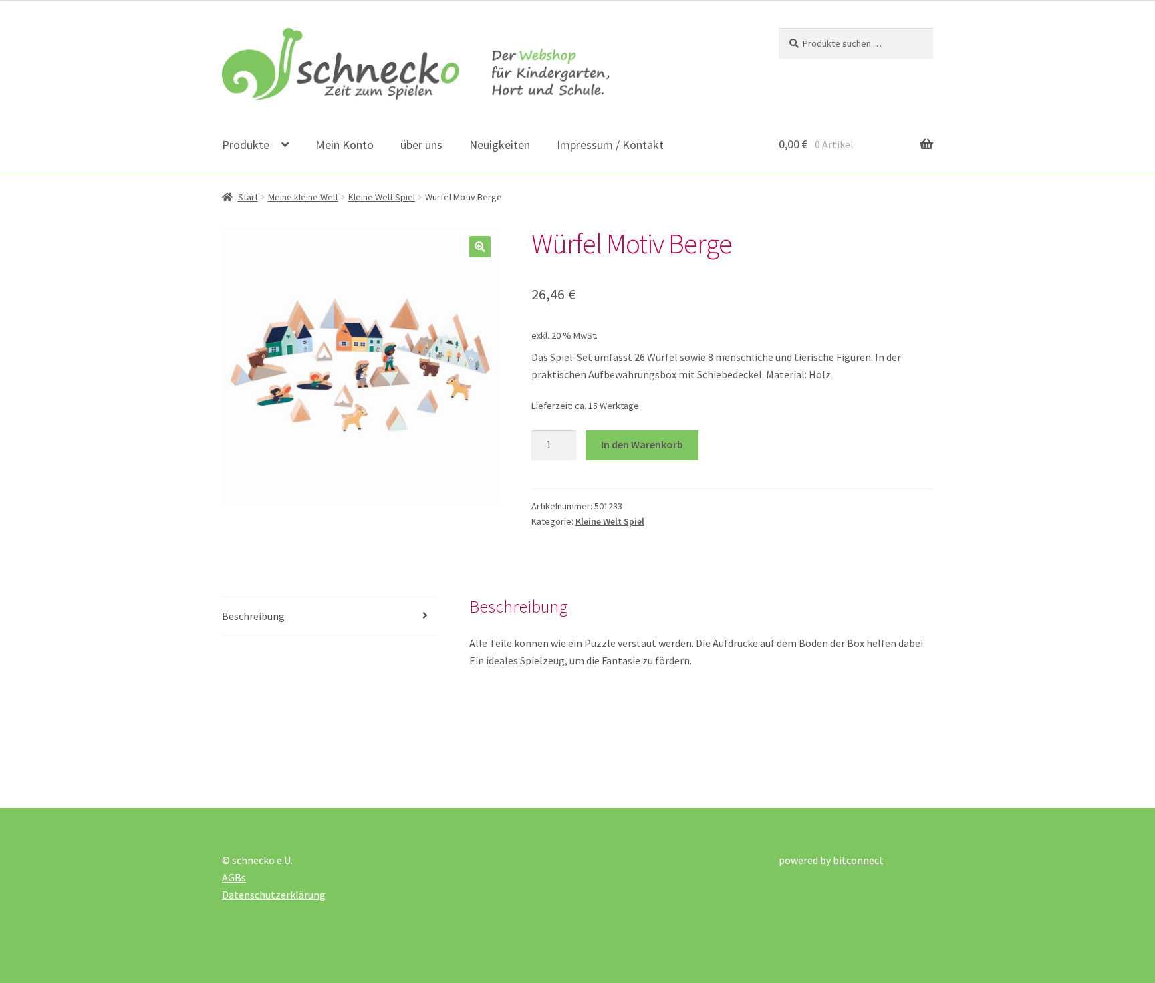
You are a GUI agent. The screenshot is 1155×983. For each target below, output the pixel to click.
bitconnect (858, 860)
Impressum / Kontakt (610, 144)
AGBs (234, 877)
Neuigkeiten (499, 144)
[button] (480, 246)
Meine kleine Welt (303, 197)
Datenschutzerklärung (274, 894)
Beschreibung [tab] (253, 616)
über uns (421, 144)
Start (248, 197)
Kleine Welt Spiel (381, 197)
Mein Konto (344, 144)
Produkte (245, 144)
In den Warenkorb (642, 444)
